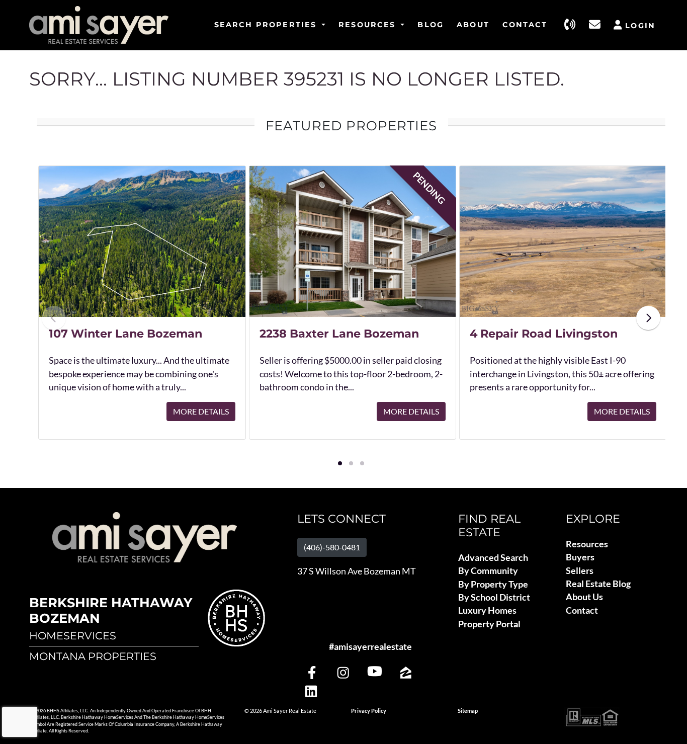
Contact (524, 24)
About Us (584, 597)
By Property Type (493, 584)
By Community (488, 570)
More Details (201, 411)
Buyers (580, 557)
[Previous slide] (54, 318)
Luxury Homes (487, 610)
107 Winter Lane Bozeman (125, 333)
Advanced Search (493, 557)
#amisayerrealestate (370, 646)
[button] (340, 463)
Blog (430, 24)
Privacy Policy (368, 711)
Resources (587, 544)
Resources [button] (368, 24)
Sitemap (468, 711)
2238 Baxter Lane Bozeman (339, 333)
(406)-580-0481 (332, 547)
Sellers (579, 570)
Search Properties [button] (267, 24)
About (473, 24)
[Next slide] (648, 318)
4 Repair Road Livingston (544, 333)
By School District (494, 597)
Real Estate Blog (598, 583)
